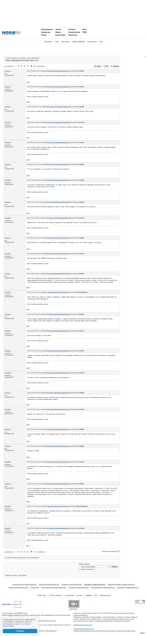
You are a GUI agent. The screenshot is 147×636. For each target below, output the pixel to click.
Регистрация (66, 41)
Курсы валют (60, 35)
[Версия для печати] (27, 82)
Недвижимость (47, 29)
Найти (57, 41)
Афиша (58, 32)
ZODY (85, 32)
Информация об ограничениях (83, 625)
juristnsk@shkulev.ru (51, 631)
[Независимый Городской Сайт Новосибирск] (11, 33)
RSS (107, 66)
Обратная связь (105, 595)
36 (21, 66)
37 (24, 66)
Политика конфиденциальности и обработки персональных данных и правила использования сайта (104, 631)
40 (35, 66)
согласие (22, 624)
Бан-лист (80, 595)
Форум (43, 35)
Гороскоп (71, 29)
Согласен (20, 631)
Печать (99, 66)
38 (27, 66)
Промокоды (72, 35)
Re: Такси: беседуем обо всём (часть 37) (59, 71)
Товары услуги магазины (19, 58)
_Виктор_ (14, 575)
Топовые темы (92, 41)
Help (95, 595)
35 (18, 66)
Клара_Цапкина (22, 575)
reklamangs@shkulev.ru (81, 615)
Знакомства (45, 32)
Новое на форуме (78, 41)
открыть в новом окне (87, 569)
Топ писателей (69, 595)
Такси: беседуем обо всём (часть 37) (58, 292)
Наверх (142, 633)
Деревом (116, 66)
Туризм (58, 29)
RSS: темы (42, 595)
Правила (89, 595)
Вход (101, 41)
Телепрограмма (74, 32)
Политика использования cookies (84, 629)
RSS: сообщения (56, 595)
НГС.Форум (8, 58)
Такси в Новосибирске (33, 58)
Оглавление (48, 41)
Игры (85, 29)
